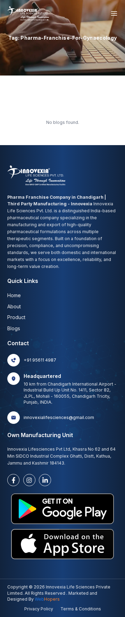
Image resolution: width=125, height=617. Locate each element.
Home (14, 295)
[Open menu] (114, 13)
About (14, 306)
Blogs (13, 328)
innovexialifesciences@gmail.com (59, 417)
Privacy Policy (38, 608)
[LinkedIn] (45, 480)
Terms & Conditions (80, 608)
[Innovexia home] (29, 13)
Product (16, 317)
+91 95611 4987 (40, 360)
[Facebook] (13, 480)
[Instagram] (29, 480)
